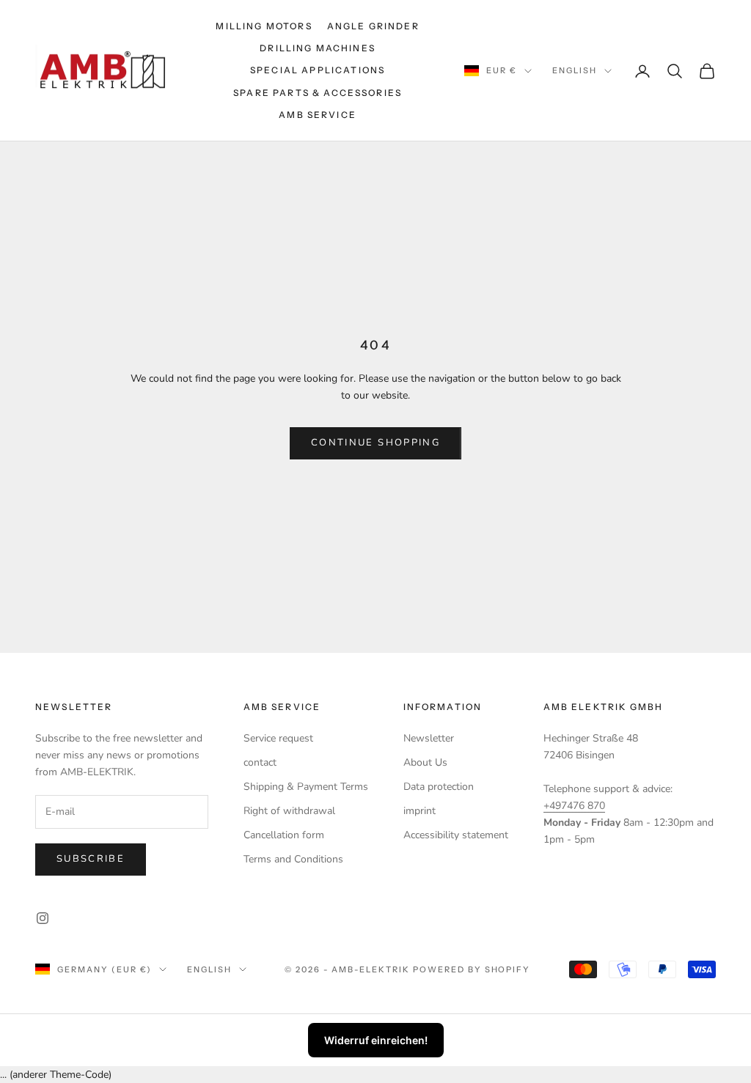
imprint (419, 811)
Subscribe (90, 858)
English (574, 70)
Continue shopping (375, 442)
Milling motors (264, 26)
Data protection (438, 787)
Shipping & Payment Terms (305, 787)
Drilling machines (318, 47)
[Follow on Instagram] (42, 918)
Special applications (317, 69)
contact (259, 762)
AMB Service (317, 114)
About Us (425, 762)
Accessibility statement (455, 835)
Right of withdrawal (289, 811)
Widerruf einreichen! (376, 1040)
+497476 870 (574, 806)
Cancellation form (283, 835)
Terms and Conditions (293, 859)
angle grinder (373, 26)
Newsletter (428, 738)
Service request (278, 738)
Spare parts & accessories (317, 92)
